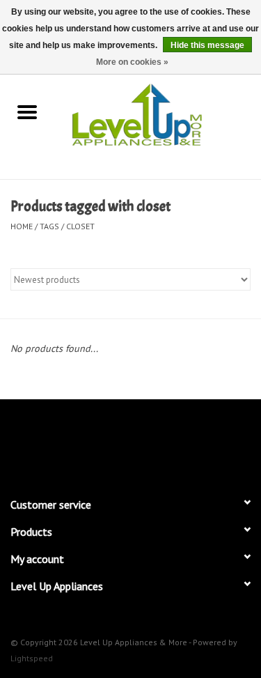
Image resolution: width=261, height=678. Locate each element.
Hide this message (207, 45)
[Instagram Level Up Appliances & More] (206, 442)
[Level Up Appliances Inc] (158, 113)
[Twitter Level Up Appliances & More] (81, 442)
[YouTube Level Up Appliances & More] (156, 442)
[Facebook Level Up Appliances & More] (56, 442)
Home (21, 226)
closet (80, 226)
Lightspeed (31, 658)
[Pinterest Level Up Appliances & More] (131, 442)
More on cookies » (132, 62)
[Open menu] (27, 111)
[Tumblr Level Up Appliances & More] (181, 442)
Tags (49, 226)
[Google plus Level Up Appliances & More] (106, 442)
